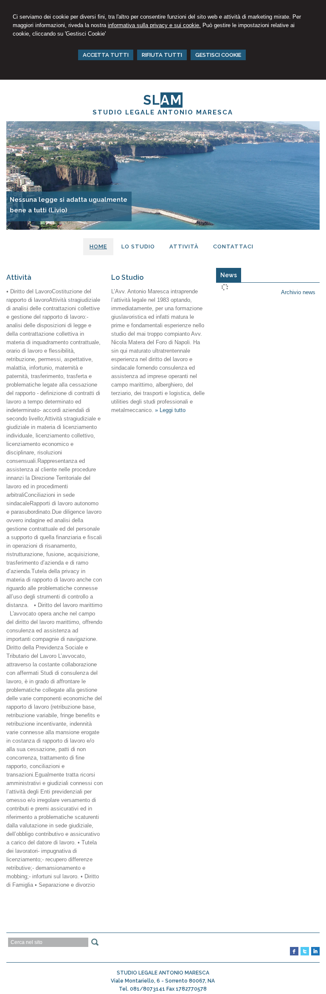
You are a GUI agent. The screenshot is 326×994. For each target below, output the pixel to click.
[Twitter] (305, 954)
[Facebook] (294, 954)
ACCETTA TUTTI (106, 55)
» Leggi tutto (170, 410)
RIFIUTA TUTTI (162, 55)
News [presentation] (228, 275)
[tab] (228, 275)
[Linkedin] (315, 954)
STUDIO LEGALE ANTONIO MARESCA (163, 112)
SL (163, 100)
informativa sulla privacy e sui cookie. (154, 25)
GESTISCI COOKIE (218, 55)
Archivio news (298, 292)
